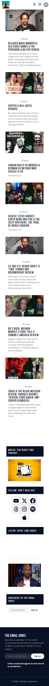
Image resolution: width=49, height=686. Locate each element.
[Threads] (16, 509)
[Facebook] (33, 501)
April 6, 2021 (13, 212)
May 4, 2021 (13, 101)
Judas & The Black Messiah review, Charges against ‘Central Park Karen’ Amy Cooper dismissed (24, 396)
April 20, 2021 (14, 160)
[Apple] (24, 517)
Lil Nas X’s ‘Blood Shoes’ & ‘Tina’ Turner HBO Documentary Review (24, 269)
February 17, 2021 (15, 386)
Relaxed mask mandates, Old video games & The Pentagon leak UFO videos (23, 46)
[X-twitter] (24, 501)
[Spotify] (33, 509)
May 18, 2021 (13, 39)
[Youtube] (16, 501)
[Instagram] (24, 509)
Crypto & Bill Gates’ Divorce (20, 107)
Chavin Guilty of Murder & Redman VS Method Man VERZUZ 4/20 (24, 168)
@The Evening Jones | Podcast (23, 35)
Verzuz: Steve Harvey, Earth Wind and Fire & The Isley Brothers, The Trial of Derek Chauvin (24, 221)
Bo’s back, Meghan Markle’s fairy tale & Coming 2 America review (23, 332)
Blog (42, 35)
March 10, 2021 (14, 324)
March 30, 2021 (15, 262)
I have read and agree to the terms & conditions (26, 619)
